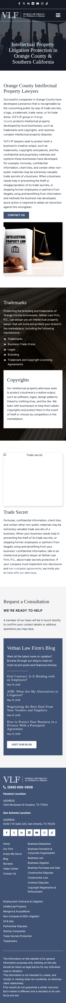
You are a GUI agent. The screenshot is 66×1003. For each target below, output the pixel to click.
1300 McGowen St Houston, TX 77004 (25, 804)
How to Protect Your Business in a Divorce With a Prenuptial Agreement (32, 725)
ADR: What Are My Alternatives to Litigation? (32, 693)
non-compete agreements (25, 568)
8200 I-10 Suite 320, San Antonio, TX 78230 (29, 823)
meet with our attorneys (21, 572)
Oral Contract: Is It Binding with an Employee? (31, 678)
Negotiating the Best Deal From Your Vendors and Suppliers (30, 708)
